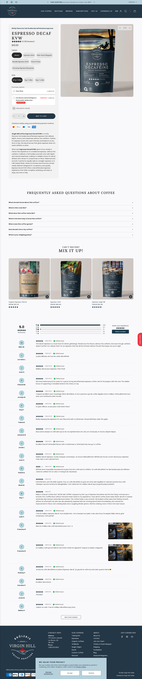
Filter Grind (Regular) (44, 55)
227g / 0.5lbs (17, 80)
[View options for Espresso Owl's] (89, 296)
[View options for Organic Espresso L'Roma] (47, 296)
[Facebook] (7, 2)
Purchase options (18, 87)
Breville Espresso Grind (20, 62)
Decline (91, 673)
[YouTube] (16, 2)
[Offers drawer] (130, 11)
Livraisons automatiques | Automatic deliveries (26, 100)
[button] (120, 28)
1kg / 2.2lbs (28, 80)
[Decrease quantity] (14, 116)
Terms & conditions (30, 670)
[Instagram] (11, 2)
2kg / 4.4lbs (40, 80)
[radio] (14, 91)
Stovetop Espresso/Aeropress (23, 68)
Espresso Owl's (55, 302)
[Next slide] (94, 2)
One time (19, 91)
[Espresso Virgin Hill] (112, 279)
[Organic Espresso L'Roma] (29, 279)
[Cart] (134, 11)
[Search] (125, 11)
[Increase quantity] (24, 116)
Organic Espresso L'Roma (18, 302)
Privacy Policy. (81, 667)
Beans (17, 55)
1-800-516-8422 (53, 647)
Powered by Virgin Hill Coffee (125, 675)
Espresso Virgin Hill (98, 302)
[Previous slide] (48, 2)
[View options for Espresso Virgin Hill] (130, 296)
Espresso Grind (29, 55)
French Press (35, 62)
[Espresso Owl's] (71, 279)
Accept (70, 673)
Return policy (10, 670)
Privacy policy (19, 670)
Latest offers (140, 339)
